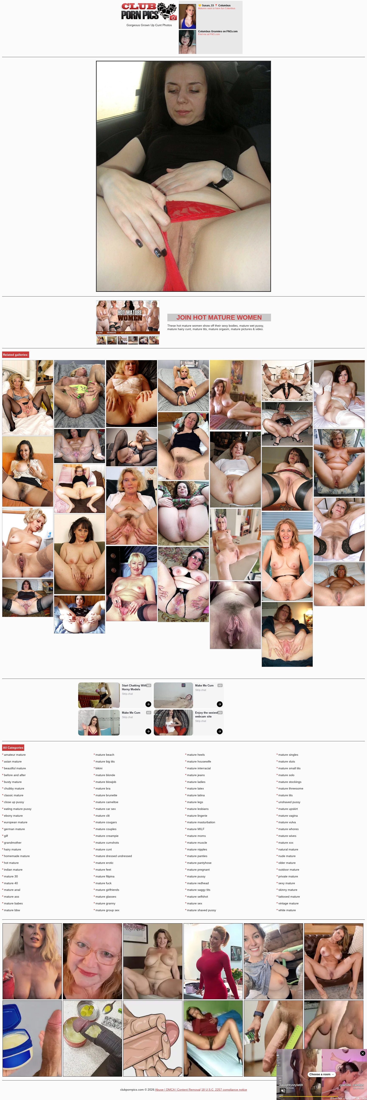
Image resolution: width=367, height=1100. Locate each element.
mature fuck (103, 883)
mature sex (193, 903)
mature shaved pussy (200, 910)
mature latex (194, 788)
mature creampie (106, 835)
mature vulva (286, 822)
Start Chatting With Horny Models (135, 687)
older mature (286, 862)
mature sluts (286, 761)
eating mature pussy (16, 809)
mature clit (102, 815)
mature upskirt (287, 809)
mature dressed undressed (113, 856)
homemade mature (16, 856)
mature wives (286, 835)
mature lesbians (197, 809)
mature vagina (287, 815)
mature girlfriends (106, 889)
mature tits (285, 795)
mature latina (195, 795)
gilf (5, 835)
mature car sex (105, 809)
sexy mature (286, 883)
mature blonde (104, 775)
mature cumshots (106, 842)
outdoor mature (288, 869)
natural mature (287, 849)
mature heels (195, 754)
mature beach (104, 754)
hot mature (10, 862)
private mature (287, 876)
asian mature (12, 761)
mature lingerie (196, 815)
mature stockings (289, 782)
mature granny (104, 903)
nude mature (286, 856)
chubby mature (13, 788)
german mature (13, 829)
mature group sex (106, 910)
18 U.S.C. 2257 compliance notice (224, 1089)
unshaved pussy (288, 802)
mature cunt (103, 849)
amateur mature (14, 754)
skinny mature (287, 889)
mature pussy (195, 876)
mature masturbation (200, 822)
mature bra (102, 788)
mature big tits (104, 761)
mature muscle (196, 842)
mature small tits (289, 768)
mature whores (288, 829)
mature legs (194, 802)
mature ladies (195, 782)
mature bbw (11, 910)
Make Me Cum (131, 712)
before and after (14, 775)
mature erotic (103, 862)
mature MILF (195, 829)
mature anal (11, 889)
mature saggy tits (197, 889)
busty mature (12, 782)
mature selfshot (196, 896)
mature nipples (196, 849)
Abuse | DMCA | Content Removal (177, 1089)
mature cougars (105, 822)
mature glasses (105, 896)
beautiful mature (14, 768)
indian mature (12, 869)
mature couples (105, 829)
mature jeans (195, 775)
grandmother (11, 842)
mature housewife (198, 761)
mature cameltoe (106, 802)
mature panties (196, 856)
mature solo (285, 775)
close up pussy (13, 802)
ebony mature (12, 815)
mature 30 (10, 876)
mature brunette (105, 795)
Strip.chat (127, 693)
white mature (286, 910)
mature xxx (285, 842)
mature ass (10, 896)
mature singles (287, 754)
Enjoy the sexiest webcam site (207, 714)
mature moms (195, 835)
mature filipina (104, 876)
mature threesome (290, 788)
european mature (14, 822)
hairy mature (11, 849)
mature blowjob (105, 782)
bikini (98, 768)
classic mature (12, 795)
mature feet (102, 869)
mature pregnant (197, 869)
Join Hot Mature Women (219, 317)
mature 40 (10, 883)
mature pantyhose (198, 862)
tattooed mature (288, 896)
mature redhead (197, 883)
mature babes (12, 903)
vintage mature (288, 903)
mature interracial (198, 768)
